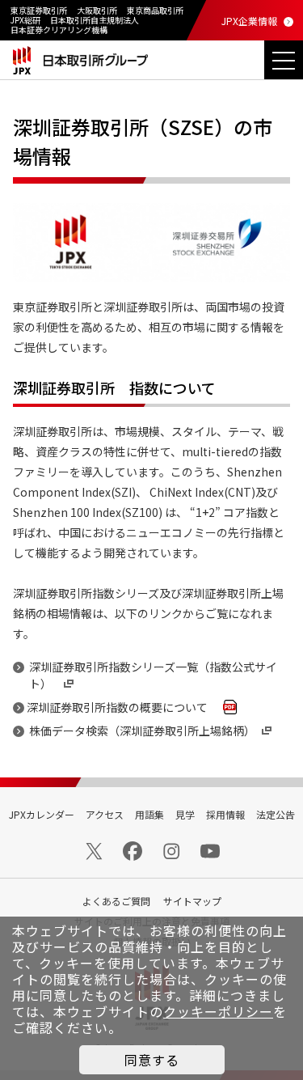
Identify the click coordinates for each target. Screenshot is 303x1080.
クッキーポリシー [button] (218, 1011)
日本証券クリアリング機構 (59, 29)
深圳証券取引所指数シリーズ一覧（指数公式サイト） (153, 675)
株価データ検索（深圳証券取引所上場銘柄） (142, 730)
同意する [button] (151, 1059)
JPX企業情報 (249, 21)
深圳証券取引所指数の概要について (123, 707)
